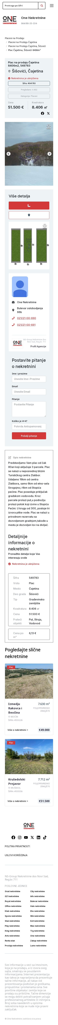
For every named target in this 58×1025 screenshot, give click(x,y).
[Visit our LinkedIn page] (38, 837)
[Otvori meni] (51, 5)
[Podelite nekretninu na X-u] (48, 113)
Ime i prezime (19, 373)
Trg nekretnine (37, 931)
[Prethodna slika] (8, 153)
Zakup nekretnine (38, 941)
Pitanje (15, 399)
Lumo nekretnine (38, 945)
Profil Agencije (38, 346)
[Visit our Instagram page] (20, 837)
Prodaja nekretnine (14, 945)
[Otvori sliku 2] (29, 154)
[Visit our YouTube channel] (26, 837)
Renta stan (10, 941)
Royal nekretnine (13, 901)
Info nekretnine (37, 896)
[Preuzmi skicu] (45, 226)
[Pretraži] (41, 5)
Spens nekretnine (13, 916)
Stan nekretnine (12, 921)
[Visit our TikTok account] (45, 837)
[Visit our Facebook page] (13, 837)
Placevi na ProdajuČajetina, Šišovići (27, 46)
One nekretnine (37, 936)
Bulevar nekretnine (39, 901)
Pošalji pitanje (29, 435)
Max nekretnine (37, 926)
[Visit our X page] (32, 837)
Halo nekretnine (37, 906)
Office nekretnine (13, 906)
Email (15, 386)
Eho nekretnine (37, 911)
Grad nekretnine (12, 891)
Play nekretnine (12, 926)
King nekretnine (12, 931)
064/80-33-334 (29, 23)
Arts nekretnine (12, 936)
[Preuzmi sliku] (49, 126)
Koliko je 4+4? (19, 421)
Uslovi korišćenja (16, 855)
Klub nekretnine (12, 911)
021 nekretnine (12, 896)
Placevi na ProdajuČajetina (22, 42)
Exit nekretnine (37, 921)
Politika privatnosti (17, 846)
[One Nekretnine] (10, 20)
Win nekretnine (37, 916)
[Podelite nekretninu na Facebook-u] (42, 113)
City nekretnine (37, 891)
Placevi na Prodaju (14, 38)
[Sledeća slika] (49, 153)
